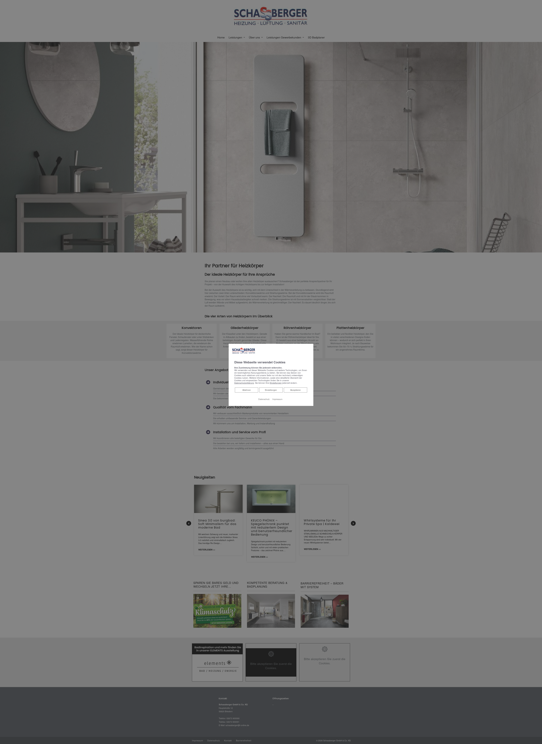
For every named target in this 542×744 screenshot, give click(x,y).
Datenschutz (264, 399)
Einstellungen (271, 390)
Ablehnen (246, 389)
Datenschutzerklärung (244, 382)
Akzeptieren (295, 390)
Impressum (277, 399)
